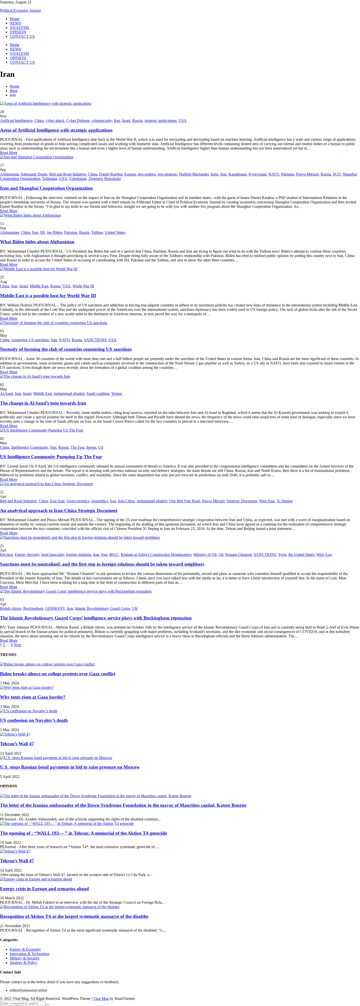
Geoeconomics (77, 501)
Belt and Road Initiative (67, 174)
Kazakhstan (237, 174)
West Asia (267, 501)
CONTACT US (22, 36)
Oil (220, 554)
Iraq (104, 554)
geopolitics (99, 501)
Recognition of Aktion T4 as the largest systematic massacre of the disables (74, 916)
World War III (83, 286)
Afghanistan (9, 174)
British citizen (10, 608)
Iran (117, 120)
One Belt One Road (184, 501)
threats (91, 447)
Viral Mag (101, 998)
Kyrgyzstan (257, 174)
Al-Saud (6, 393)
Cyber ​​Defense (78, 120)
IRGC (114, 554)
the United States (301, 554)
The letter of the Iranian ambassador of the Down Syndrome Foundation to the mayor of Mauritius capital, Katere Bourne (123, 805)
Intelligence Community (29, 447)
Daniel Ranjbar (110, 174)
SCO (337, 174)
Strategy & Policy (23, 962)
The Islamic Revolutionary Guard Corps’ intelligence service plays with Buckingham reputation (96, 617)
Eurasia (130, 174)
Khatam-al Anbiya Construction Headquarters (156, 554)
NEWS (15, 23)
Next (17, 645)
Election (6, 554)
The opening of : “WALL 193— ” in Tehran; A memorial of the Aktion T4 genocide (83, 833)
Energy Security (27, 554)
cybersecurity (102, 120)
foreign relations (78, 554)
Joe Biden (54, 232)
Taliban (97, 232)
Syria (282, 554)
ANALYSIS (19, 27)
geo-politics (147, 174)
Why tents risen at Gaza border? (32, 697)
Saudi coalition (97, 393)
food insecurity (52, 554)
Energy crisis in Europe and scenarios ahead (44, 888)
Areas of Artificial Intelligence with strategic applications (56, 130)
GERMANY (55, 608)
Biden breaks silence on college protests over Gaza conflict (57, 673)
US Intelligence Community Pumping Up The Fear (51, 456)
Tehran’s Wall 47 (17, 743)
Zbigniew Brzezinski (104, 178)
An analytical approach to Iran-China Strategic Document (58, 510)
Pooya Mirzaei (307, 174)
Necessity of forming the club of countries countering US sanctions (66, 349)
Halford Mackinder (194, 174)
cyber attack (55, 120)
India (214, 174)
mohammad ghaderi (69, 393)
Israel (126, 120)
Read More (8, 153)
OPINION (18, 32)
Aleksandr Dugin (34, 174)
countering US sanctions (30, 340)
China (39, 120)
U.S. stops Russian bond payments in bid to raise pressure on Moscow (70, 767)
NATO (273, 174)
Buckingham (33, 608)
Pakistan (287, 174)
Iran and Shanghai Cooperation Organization (46, 188)
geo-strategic (167, 174)
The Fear (77, 447)
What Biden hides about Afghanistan (37, 241)
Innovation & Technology (30, 954)
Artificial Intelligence (16, 120)
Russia (137, 120)
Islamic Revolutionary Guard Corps (102, 608)
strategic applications (160, 120)
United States (115, 232)
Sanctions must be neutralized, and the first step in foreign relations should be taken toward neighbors (102, 564)
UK (135, 608)
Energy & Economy (25, 949)
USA (183, 120)
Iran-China (126, 501)
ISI (42, 232)
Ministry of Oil (204, 554)
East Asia (57, 501)
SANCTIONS (95, 340)
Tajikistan (49, 178)
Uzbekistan (77, 178)
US (100, 447)
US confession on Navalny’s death (34, 720)
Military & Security (25, 958)
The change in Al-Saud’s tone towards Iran (43, 403)
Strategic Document (242, 501)
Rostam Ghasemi (238, 554)
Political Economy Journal (20, 10)
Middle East (39, 286)
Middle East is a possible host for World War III (48, 295)
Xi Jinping (284, 501)
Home (14, 19)
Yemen (116, 393)
